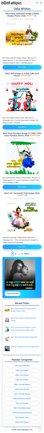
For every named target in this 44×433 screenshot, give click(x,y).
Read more (22, 67)
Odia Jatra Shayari (22, 422)
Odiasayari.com (26, 430)
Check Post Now (12, 293)
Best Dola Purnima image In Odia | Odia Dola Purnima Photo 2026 (22, 135)
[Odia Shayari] (11, 3)
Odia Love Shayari (22, 375)
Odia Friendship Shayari (22, 408)
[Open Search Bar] (37, 3)
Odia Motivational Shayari (22, 412)
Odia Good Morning (22, 365)
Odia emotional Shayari (22, 398)
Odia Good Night (22, 370)
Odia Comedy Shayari (22, 384)
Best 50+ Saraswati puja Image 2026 (22, 194)
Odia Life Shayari (22, 403)
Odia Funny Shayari (22, 389)
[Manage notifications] (39, 429)
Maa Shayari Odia (22, 417)
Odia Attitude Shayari (22, 394)
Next (28, 254)
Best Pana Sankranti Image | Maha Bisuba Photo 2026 (22, 15)
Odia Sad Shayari (22, 380)
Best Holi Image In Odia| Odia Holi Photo (22, 75)
